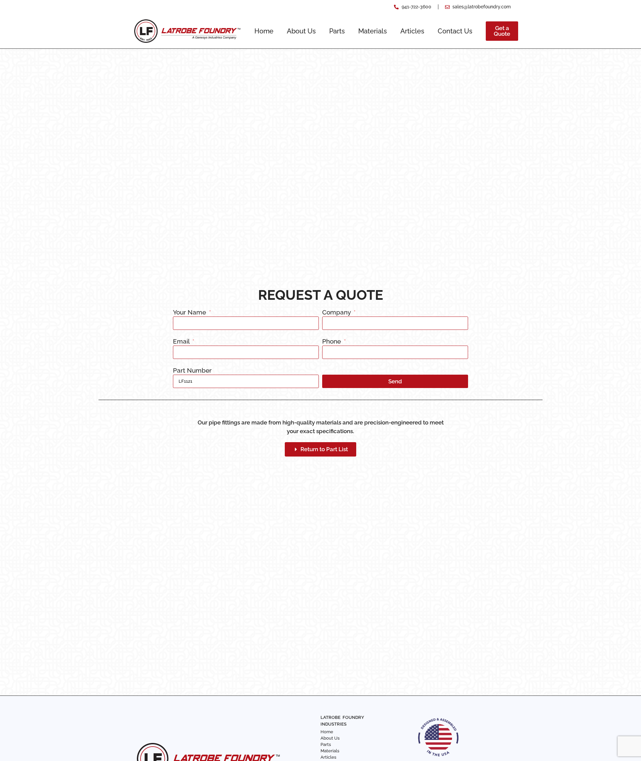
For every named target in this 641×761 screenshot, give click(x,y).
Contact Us (455, 31)
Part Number (192, 370)
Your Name (190, 312)
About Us (301, 31)
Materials (372, 31)
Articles (412, 31)
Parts (337, 31)
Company (337, 312)
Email (182, 341)
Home (263, 31)
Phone (332, 341)
